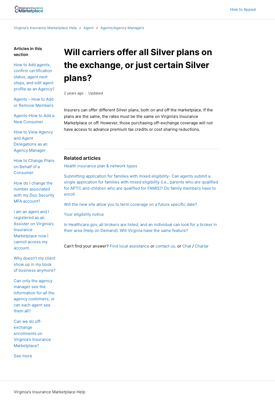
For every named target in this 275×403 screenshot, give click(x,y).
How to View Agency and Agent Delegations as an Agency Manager (33, 141)
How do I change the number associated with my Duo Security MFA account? (34, 192)
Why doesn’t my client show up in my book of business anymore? (35, 264)
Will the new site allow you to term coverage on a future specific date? (130, 204)
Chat (186, 246)
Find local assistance (129, 246)
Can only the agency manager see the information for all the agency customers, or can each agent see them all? (34, 296)
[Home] (29, 10)
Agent (89, 28)
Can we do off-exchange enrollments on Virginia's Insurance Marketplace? (32, 333)
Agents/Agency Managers (122, 28)
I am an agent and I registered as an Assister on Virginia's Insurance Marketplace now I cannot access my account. (34, 229)
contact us (165, 246)
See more (23, 355)
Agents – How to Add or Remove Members (33, 102)
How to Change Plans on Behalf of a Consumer (34, 166)
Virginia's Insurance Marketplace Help (45, 28)
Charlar (202, 246)
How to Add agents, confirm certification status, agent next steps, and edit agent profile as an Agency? (34, 76)
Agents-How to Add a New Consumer (34, 118)
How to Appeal (243, 9)
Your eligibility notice (84, 214)
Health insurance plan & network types (100, 165)
